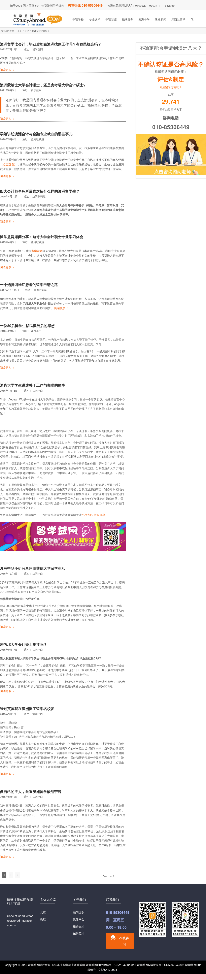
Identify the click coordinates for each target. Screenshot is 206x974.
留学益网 (37, 251)
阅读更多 (5, 70)
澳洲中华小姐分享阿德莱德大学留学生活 (32, 568)
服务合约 (78, 926)
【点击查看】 (8, 164)
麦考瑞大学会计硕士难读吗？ (23, 644)
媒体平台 (78, 919)
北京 (43, 912)
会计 (27, 30)
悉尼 (43, 919)
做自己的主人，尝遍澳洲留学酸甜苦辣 (31, 791)
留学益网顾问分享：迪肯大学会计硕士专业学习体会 (41, 236)
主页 (19, 30)
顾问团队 (78, 912)
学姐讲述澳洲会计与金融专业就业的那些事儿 (36, 133)
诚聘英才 (78, 933)
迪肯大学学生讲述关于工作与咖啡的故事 (32, 385)
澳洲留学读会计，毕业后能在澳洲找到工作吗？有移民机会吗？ (50, 44)
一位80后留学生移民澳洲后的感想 (27, 325)
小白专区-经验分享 (93, 515)
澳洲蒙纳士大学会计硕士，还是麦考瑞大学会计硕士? (42, 85)
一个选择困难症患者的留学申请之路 (29, 284)
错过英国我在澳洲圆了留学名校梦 (27, 708)
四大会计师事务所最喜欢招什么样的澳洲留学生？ (40, 191)
